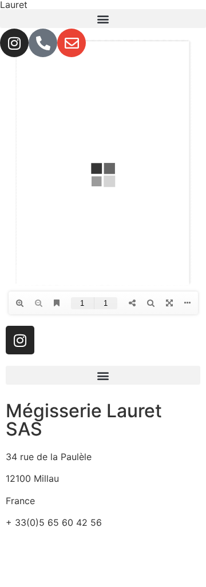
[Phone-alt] (43, 43)
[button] (103, 18)
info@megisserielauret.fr (58, 544)
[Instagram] (14, 43)
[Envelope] (71, 43)
